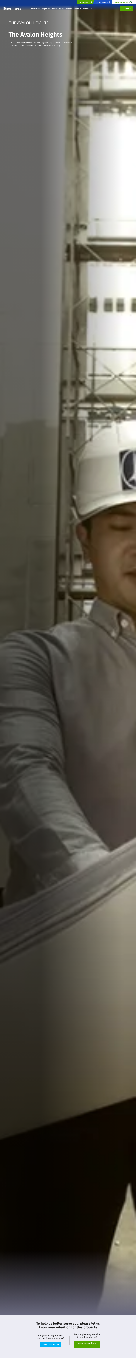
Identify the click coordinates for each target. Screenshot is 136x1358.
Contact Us (87, 8)
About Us (77, 8)
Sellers (61, 8)
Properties (46, 8)
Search (128, 8)
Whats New (35, 8)
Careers (69, 8)
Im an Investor (49, 1344)
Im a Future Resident (87, 1343)
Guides (54, 8)
